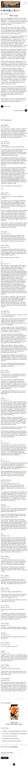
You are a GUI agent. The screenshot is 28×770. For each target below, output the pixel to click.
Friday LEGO (6, 106)
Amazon (8, 724)
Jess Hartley (5, 142)
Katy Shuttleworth (13, 746)
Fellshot (3, 505)
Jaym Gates (4, 193)
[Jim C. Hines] (10, 7)
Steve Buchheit (5, 679)
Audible (20, 724)
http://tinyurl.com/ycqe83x (13, 179)
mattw (3, 398)
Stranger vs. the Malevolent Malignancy (11, 731)
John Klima (4, 125)
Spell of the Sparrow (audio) (8, 740)
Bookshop (15, 724)
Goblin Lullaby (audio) (7, 738)
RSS (20, 10)
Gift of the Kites (6, 736)
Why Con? (14, 16)
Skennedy (4, 232)
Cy (2, 262)
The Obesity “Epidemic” (19, 110)
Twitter (2, 20)
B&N (11, 724)
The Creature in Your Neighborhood (10, 733)
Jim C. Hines (5, 245)
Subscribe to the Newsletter (7, 752)
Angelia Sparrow (6, 480)
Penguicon (10, 18)
